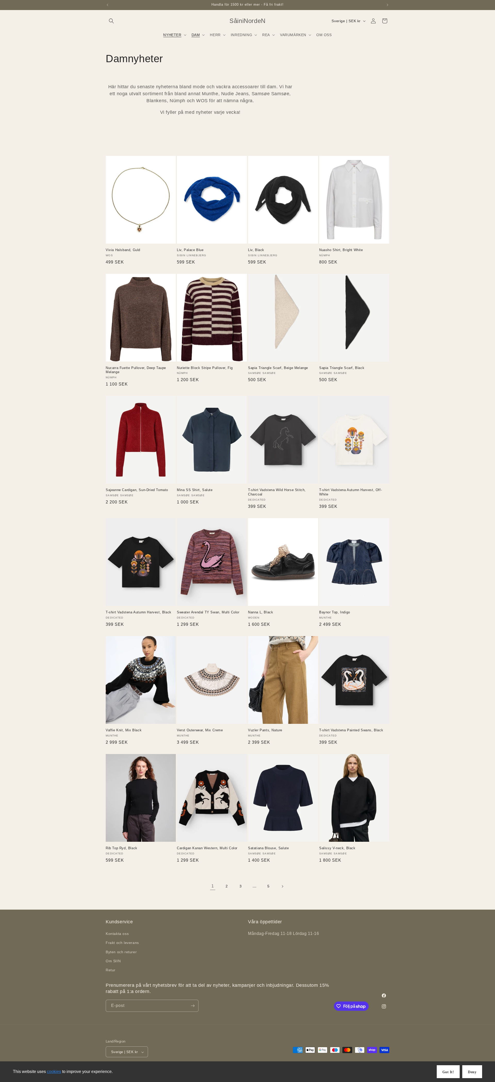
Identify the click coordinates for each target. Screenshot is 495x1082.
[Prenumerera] (192, 1006)
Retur (111, 970)
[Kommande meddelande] (387, 5)
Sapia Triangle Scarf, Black (341, 368)
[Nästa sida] (282, 886)
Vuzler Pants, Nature (265, 730)
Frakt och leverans (122, 943)
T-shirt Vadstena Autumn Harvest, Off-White (350, 492)
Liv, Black (256, 250)
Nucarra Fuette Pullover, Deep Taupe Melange (136, 370)
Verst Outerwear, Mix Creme (200, 730)
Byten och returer (121, 952)
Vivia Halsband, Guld (123, 250)
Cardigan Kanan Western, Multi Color (207, 848)
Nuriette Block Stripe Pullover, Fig (205, 368)
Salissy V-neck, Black (337, 848)
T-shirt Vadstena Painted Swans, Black (351, 730)
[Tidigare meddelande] (107, 5)
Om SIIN (113, 961)
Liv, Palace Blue (190, 250)
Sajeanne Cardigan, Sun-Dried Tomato (137, 490)
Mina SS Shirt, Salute (195, 490)
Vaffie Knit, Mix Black (124, 730)
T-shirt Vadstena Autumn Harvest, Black (138, 612)
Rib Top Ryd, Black (121, 848)
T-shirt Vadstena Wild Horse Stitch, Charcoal (277, 492)
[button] (111, 21)
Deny (472, 1072)
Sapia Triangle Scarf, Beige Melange (278, 368)
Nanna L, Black (260, 612)
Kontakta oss (117, 934)
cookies (54, 1071)
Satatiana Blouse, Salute (268, 848)
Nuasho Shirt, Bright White (341, 250)
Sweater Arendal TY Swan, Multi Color (208, 612)
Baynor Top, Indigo (334, 612)
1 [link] (212, 886)
